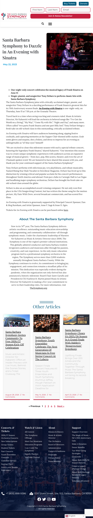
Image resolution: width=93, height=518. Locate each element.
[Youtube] (54, 499)
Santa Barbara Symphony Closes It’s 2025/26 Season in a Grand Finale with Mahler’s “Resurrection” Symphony (76, 339)
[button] (50, 24)
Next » (60, 406)
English (71, 516)
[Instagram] (49, 499)
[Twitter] (44, 499)
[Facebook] (39, 499)
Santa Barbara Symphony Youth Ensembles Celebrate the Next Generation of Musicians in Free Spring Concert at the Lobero (46, 348)
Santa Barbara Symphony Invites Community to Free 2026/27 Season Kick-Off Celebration (15, 339)
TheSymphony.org (38, 288)
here (66, 210)
